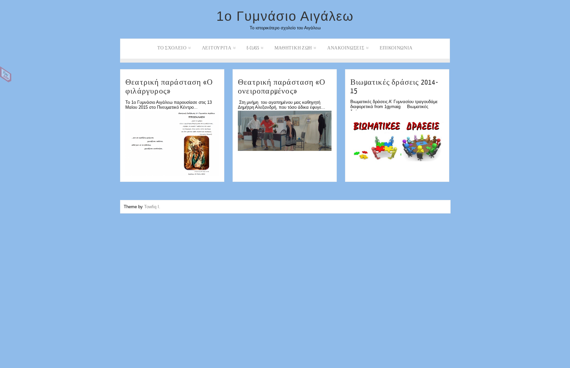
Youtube (6, 74)
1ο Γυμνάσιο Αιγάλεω (285, 16)
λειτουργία (217, 47)
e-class (253, 47)
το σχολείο (172, 47)
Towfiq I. (152, 206)
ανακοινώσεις (345, 47)
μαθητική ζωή (293, 47)
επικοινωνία (396, 47)
